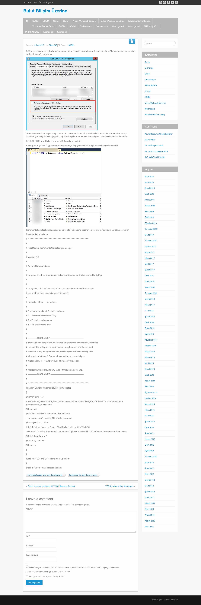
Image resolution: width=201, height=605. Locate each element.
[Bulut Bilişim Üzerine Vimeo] (172, 2)
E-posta (30, 545)
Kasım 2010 (150, 520)
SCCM (35, 20)
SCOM (62, 26)
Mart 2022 (149, 176)
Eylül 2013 (149, 450)
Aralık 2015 (150, 328)
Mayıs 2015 (150, 351)
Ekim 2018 (149, 211)
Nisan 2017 (150, 258)
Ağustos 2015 (151, 339)
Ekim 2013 (149, 444)
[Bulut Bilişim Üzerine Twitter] (176, 2)
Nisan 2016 (150, 304)
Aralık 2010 (150, 514)
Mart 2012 (149, 485)
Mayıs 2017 (150, 252)
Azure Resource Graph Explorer (159, 133)
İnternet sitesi (32, 555)
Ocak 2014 (149, 427)
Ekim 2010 (149, 526)
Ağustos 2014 (151, 392)
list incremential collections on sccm (83, 475)
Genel (56, 20)
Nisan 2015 (150, 357)
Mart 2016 (149, 310)
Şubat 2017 (150, 269)
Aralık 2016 (150, 281)
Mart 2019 (149, 182)
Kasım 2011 (150, 503)
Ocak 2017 (149, 275)
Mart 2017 (149, 264)
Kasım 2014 (150, 380)
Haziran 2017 (150, 246)
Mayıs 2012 (150, 479)
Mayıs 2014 (150, 404)
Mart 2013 (149, 462)
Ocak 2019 (149, 193)
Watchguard (118, 26)
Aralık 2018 (150, 199)
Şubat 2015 (150, 369)
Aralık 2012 (150, 468)
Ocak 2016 (149, 322)
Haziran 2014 (150, 398)
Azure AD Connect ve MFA (156, 151)
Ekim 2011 (149, 509)
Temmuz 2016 (151, 293)
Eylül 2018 (149, 217)
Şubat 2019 (150, 188)
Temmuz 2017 (151, 240)
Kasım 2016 (150, 287)
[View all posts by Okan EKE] (58, 45)
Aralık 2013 (150, 433)
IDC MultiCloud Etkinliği (155, 157)
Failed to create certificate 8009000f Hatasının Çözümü (51, 486)
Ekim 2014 (149, 386)
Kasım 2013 (150, 439)
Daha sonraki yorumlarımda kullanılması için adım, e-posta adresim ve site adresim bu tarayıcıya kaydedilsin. (73, 567)
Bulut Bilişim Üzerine (45, 11)
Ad (28, 536)
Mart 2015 (149, 363)
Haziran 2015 (150, 345)
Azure (147, 62)
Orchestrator (86, 26)
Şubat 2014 (150, 421)
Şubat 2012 (150, 491)
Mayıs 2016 (150, 298)
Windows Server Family (139, 20)
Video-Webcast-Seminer (84, 20)
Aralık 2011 (150, 497)
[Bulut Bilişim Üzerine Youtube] (160, 2)
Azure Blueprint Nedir (154, 145)
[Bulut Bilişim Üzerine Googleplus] (164, 2)
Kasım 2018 (150, 205)
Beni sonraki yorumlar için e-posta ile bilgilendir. (49, 571)
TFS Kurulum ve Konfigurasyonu (119, 486)
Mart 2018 (149, 234)
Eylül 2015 (149, 334)
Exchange (48, 31)
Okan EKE (53, 45)
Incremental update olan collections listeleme (45, 475)
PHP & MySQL (151, 26)
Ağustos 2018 (151, 223)
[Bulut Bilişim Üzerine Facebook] (168, 2)
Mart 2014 (149, 415)
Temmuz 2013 (151, 456)
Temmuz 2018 (151, 228)
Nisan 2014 (150, 409)
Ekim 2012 (149, 474)
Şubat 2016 (150, 316)
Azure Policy (150, 139)
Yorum (29, 508)
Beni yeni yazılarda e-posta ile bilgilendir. (46, 576)
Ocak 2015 (149, 374)
